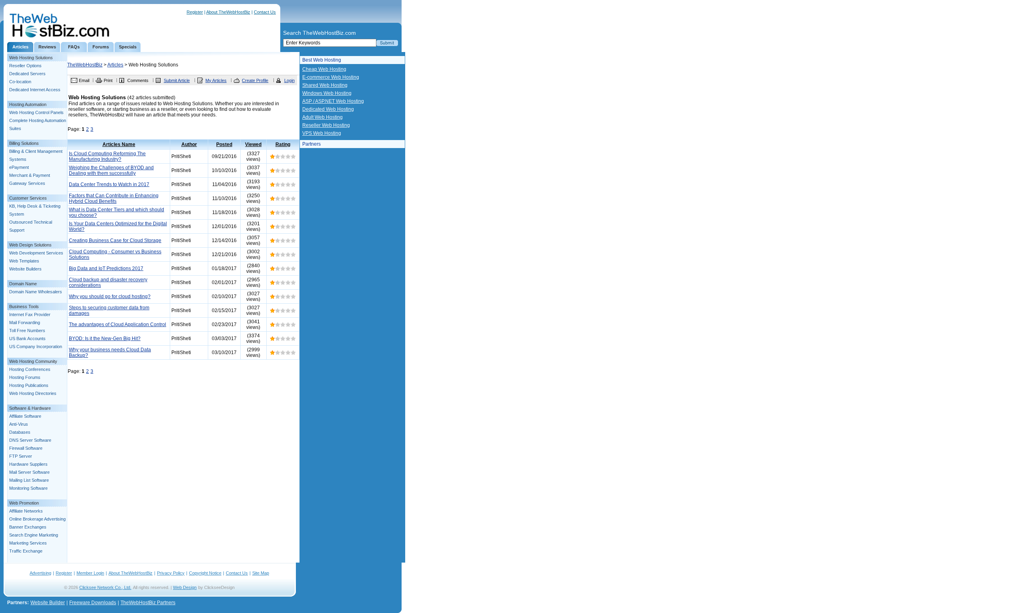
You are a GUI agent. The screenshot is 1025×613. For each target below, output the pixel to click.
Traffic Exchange (25, 551)
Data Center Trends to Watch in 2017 (109, 184)
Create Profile (255, 80)
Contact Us (265, 12)
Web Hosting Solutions (31, 57)
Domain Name (23, 283)
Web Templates (24, 260)
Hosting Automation (27, 104)
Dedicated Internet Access (34, 89)
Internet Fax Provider (29, 314)
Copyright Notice (205, 573)
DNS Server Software (30, 440)
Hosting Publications (28, 385)
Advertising (40, 573)
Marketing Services (28, 543)
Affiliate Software (25, 416)
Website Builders (25, 268)
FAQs (74, 46)
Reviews (47, 46)
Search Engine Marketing (33, 535)
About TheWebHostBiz (228, 12)
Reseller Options (25, 65)
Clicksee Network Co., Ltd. (105, 587)
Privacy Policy (171, 573)
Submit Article (177, 80)
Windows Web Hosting (327, 93)
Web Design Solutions (30, 244)
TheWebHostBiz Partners (148, 602)
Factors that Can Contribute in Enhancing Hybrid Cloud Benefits (114, 198)
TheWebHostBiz (84, 65)
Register (195, 12)
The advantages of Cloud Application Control (117, 324)
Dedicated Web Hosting (328, 109)
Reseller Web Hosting (326, 125)
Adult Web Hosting (322, 117)
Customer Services (28, 198)
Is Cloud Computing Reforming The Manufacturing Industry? (107, 156)
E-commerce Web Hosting (330, 77)
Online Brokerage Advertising (37, 519)
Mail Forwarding (24, 322)
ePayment (19, 167)
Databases (19, 432)
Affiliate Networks (26, 511)
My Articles (216, 80)
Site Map (260, 573)
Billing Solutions (24, 143)
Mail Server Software (29, 472)
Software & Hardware (30, 408)
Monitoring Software (28, 488)
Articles (20, 46)
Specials (128, 46)
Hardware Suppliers (28, 464)
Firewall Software (25, 448)
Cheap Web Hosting (324, 69)
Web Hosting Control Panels (36, 112)
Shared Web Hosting (325, 85)
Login (289, 80)
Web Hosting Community (33, 361)
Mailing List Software (29, 480)
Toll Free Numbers (27, 330)
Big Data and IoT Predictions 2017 (106, 268)
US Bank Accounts (27, 338)
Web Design (185, 587)
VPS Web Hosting (321, 133)
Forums (100, 46)
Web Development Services (36, 252)
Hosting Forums (24, 377)
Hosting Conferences (29, 369)
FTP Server (20, 456)
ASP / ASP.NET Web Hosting (333, 101)
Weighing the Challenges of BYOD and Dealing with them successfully (111, 170)
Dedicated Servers (27, 73)
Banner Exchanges (27, 527)
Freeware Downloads (92, 602)
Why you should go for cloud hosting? (110, 296)
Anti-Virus (18, 424)
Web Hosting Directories (32, 393)
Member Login (90, 573)
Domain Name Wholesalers (35, 291)
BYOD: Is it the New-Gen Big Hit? (105, 338)
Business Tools (24, 306)
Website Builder (47, 602)
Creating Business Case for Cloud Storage (115, 240)
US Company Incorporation (35, 346)
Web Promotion (24, 503)
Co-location (20, 81)
